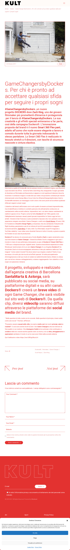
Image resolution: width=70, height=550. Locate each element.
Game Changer (54, 349)
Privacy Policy (38, 547)
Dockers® (38, 349)
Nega (35, 538)
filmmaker (45, 349)
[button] (67, 520)
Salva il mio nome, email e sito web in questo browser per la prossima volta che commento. (34, 436)
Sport (26, 515)
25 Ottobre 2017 (11, 64)
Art (6, 515)
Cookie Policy (30, 547)
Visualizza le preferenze (35, 543)
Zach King (46, 352)
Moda (12, 9)
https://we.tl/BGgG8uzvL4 (29, 337)
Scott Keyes (38, 352)
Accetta (35, 533)
